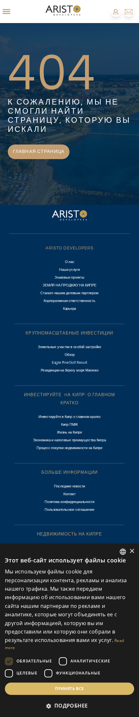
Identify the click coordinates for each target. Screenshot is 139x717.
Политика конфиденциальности (69, 501)
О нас (69, 261)
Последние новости (69, 486)
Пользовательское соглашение (69, 509)
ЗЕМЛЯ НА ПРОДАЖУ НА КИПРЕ (69, 285)
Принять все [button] (69, 688)
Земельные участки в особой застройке (69, 346)
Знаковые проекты (69, 277)
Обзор (70, 354)
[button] (69, 706)
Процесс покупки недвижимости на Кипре (69, 447)
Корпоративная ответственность (69, 300)
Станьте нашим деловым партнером (69, 293)
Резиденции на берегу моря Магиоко (70, 370)
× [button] (131, 551)
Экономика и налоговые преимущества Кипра (69, 440)
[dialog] (69, 630)
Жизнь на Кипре (69, 432)
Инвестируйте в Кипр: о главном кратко (69, 416)
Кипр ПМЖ (69, 424)
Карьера (69, 308)
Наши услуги (69, 269)
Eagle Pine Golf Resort (69, 362)
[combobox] (123, 551)
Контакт (69, 494)
